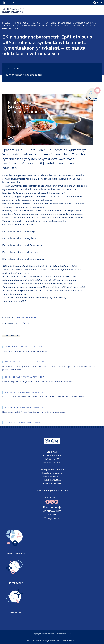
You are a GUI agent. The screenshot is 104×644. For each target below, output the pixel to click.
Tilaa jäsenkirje (49, 641)
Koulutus (15, 612)
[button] (97, 2)
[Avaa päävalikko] (100, 10)
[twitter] (24, 323)
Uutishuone (21, 23)
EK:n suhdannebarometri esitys (18, 232)
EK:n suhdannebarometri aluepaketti (21, 252)
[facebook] (20, 324)
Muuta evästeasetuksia (66, 641)
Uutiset (37, 23)
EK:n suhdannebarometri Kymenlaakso (22, 245)
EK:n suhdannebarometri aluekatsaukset (23, 259)
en (12, 3)
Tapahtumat (16, 583)
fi (7, 3)
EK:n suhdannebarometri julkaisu (19, 238)
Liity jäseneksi (16, 554)
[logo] (13, 10)
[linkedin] (29, 323)
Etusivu (6, 23)
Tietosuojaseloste (33, 641)
